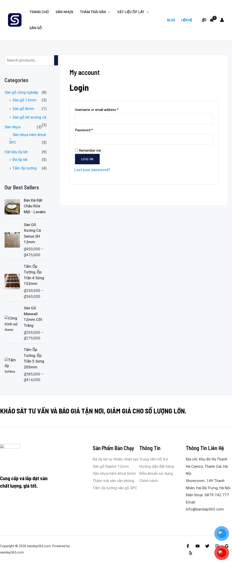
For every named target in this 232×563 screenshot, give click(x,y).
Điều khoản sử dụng (156, 473)
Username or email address (96, 110)
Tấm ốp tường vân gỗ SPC (115, 488)
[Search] (56, 60)
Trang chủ (39, 12)
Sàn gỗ (35, 28)
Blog (171, 20)
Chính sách (148, 480)
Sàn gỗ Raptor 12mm (111, 466)
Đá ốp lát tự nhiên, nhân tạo (116, 459)
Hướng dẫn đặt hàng (156, 466)
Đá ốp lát (19, 159)
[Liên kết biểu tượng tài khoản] (222, 20)
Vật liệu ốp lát (130, 12)
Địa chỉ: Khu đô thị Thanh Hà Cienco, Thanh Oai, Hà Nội (207, 466)
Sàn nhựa (64, 12)
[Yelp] (190, 553)
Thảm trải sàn (93, 12)
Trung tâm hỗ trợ (153, 459)
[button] (108, 12)
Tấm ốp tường (24, 168)
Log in (87, 159)
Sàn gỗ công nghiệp (21, 92)
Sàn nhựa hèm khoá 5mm (114, 473)
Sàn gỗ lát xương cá (29, 117)
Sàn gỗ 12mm (24, 100)
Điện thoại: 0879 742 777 (207, 495)
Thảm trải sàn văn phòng (113, 480)
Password (84, 130)
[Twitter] (207, 546)
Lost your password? (92, 169)
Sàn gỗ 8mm (23, 108)
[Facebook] (188, 546)
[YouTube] (198, 546)
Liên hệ (186, 20)
